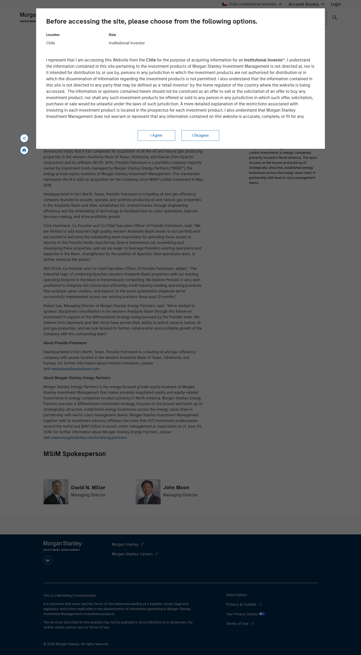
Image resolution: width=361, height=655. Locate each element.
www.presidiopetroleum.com (75, 369)
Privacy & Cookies (241, 604)
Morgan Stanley (125, 544)
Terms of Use (237, 623)
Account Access (304, 4)
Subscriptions (236, 595)
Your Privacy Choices (242, 614)
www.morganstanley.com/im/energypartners (89, 437)
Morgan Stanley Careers (132, 554)
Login (336, 4)
